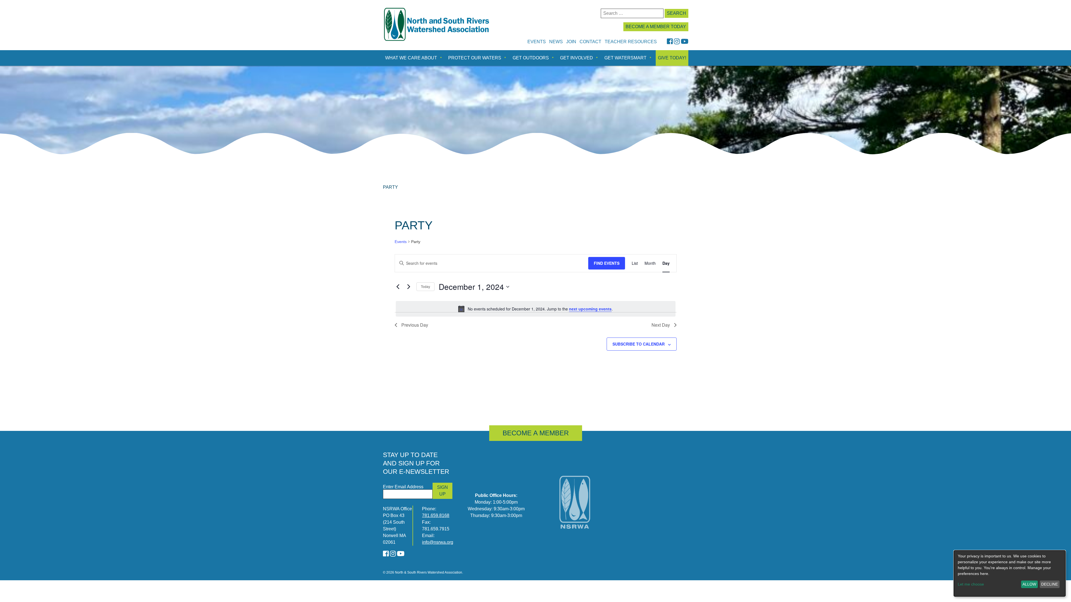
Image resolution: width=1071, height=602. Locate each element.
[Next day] (409, 286)
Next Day (661, 325)
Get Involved (576, 57)
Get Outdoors (531, 57)
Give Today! (672, 57)
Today (425, 286)
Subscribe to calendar (638, 344)
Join (571, 41)
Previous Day (414, 325)
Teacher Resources (631, 41)
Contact (590, 41)
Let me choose (971, 584)
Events (536, 41)
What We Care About (411, 57)
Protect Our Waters (474, 57)
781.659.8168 (435, 515)
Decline (1049, 584)
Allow (1029, 584)
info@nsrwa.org (437, 542)
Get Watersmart (625, 57)
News (556, 41)
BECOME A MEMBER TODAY (656, 26)
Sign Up (442, 490)
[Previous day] (398, 286)
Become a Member (536, 433)
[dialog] (1009, 573)
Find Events (606, 263)
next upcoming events (590, 309)
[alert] (536, 309)
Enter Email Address (403, 486)
